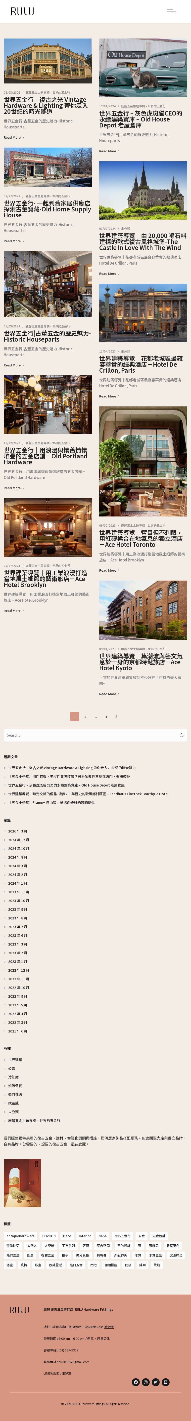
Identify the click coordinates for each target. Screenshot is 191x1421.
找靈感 (13, 1103)
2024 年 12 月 (18, 839)
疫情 (24, 1265)
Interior (85, 1235)
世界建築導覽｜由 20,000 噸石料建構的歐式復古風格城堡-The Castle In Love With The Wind (143, 241)
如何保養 (15, 1085)
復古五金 (47, 1255)
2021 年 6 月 (17, 1030)
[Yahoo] (156, 1382)
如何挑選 (15, 1094)
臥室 (38, 1265)
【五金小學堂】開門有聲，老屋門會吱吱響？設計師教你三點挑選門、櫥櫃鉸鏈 (69, 776)
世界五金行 (122, 1235)
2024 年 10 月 (18, 848)
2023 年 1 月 (17, 961)
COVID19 (48, 1235)
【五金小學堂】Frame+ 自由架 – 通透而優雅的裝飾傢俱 (51, 802)
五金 (141, 1235)
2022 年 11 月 (18, 978)
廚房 (30, 1255)
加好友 (66, 1373)
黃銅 (156, 1265)
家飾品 (154, 1245)
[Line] (166, 1382)
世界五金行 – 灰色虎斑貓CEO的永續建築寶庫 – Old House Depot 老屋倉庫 (140, 119)
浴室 (9, 1265)
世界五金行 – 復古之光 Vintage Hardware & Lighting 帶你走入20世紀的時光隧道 (46, 105)
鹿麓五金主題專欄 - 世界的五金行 (48, 92)
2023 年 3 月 (17, 944)
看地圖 (109, 1326)
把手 (65, 1255)
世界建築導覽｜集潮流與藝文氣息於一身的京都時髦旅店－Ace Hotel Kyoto (141, 661)
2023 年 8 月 (17, 917)
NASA (102, 1235)
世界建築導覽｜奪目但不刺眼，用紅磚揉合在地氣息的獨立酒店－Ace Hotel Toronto (141, 538)
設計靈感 (55, 1265)
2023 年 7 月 (17, 926)
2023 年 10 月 (18, 900)
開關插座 (110, 1265)
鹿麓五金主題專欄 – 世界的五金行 (34, 1120)
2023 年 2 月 (17, 952)
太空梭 (49, 1245)
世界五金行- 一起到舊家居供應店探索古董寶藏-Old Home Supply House (47, 208)
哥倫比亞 (12, 1245)
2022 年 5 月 (17, 1004)
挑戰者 (101, 1255)
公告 (11, 1068)
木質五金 (155, 1255)
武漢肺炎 (176, 1255)
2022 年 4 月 (17, 1013)
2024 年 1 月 (17, 883)
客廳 (86, 1245)
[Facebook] (136, 1382)
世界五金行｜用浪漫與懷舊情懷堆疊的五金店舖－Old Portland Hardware (46, 455)
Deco (67, 1235)
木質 (138, 1255)
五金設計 (158, 1235)
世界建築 (15, 1059)
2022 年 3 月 (17, 1022)
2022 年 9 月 (17, 996)
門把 (93, 1265)
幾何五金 (12, 1255)
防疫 (128, 1265)
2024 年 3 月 (17, 865)
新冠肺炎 (120, 1255)
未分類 (125, 228)
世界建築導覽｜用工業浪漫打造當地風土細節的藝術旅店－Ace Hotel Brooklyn (45, 578)
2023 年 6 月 (17, 935)
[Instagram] (146, 1382)
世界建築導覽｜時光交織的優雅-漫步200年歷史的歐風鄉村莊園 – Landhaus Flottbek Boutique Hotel (88, 793)
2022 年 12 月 (18, 970)
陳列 (142, 1265)
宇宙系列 (68, 1245)
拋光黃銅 (82, 1255)
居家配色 (172, 1245)
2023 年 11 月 (18, 891)
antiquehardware (20, 1235)
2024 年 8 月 (17, 857)
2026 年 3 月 (17, 831)
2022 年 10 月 (18, 987)
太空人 (32, 1245)
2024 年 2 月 (17, 874)
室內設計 (123, 1245)
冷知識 (13, 1076)
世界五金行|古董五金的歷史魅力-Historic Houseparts (47, 336)
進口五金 (76, 1265)
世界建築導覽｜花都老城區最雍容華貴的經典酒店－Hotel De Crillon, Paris (141, 364)
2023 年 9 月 (17, 909)
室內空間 (103, 1245)
